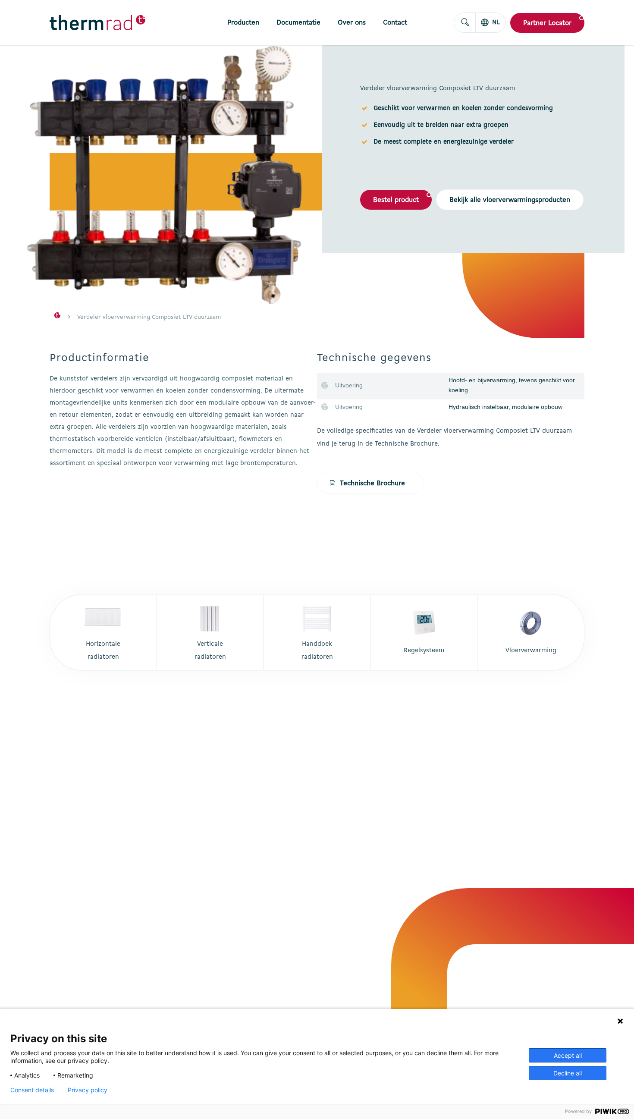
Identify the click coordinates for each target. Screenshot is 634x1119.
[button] (396, 200)
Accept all (568, 1055)
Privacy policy (87, 1090)
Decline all (567, 1073)
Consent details (32, 1090)
